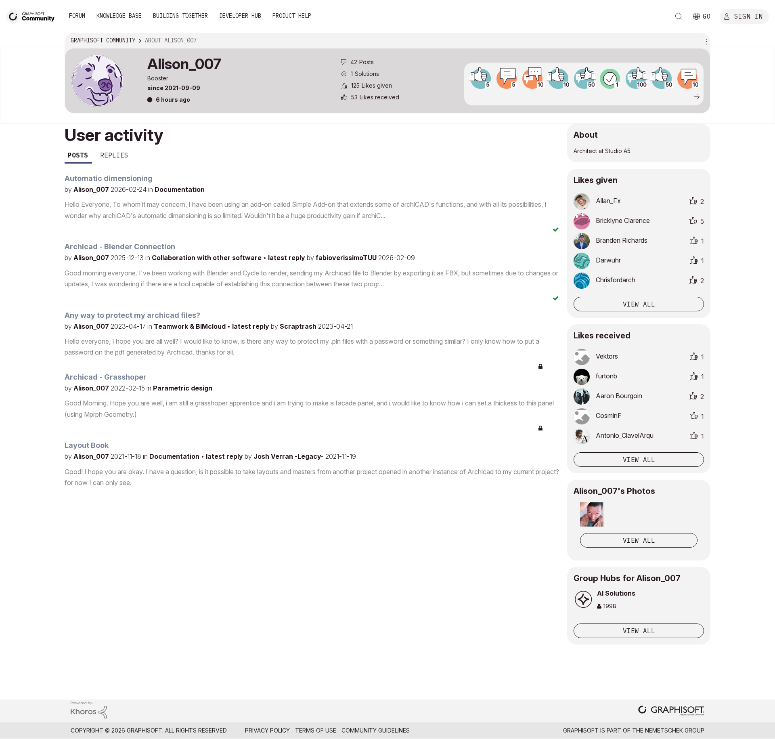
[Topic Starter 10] (687, 79)
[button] (591, 514)
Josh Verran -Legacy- (289, 456)
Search (679, 17)
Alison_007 (92, 189)
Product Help (291, 15)
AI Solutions (616, 593)
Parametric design (182, 388)
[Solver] (610, 79)
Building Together (180, 15)
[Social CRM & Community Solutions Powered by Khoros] (89, 709)
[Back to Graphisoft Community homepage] (33, 15)
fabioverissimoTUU (347, 258)
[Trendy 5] (481, 79)
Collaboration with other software (207, 258)
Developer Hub (240, 15)
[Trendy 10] (558, 79)
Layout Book (87, 445)
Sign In (748, 16)
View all (639, 304)
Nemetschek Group (674, 730)
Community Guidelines (375, 730)
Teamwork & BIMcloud (190, 326)
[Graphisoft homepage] (671, 711)
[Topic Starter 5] (506, 79)
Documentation (180, 189)
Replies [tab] (114, 155)
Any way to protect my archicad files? (132, 315)
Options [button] (705, 41)
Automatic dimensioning (109, 178)
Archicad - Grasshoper (106, 377)
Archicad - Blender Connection (120, 246)
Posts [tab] (78, 155)
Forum (77, 15)
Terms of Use (315, 730)
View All (639, 540)
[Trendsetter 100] (636, 79)
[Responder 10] (532, 79)
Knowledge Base (119, 15)
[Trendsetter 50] (584, 79)
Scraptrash (299, 326)
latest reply (287, 258)
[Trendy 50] (661, 79)
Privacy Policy (267, 730)
